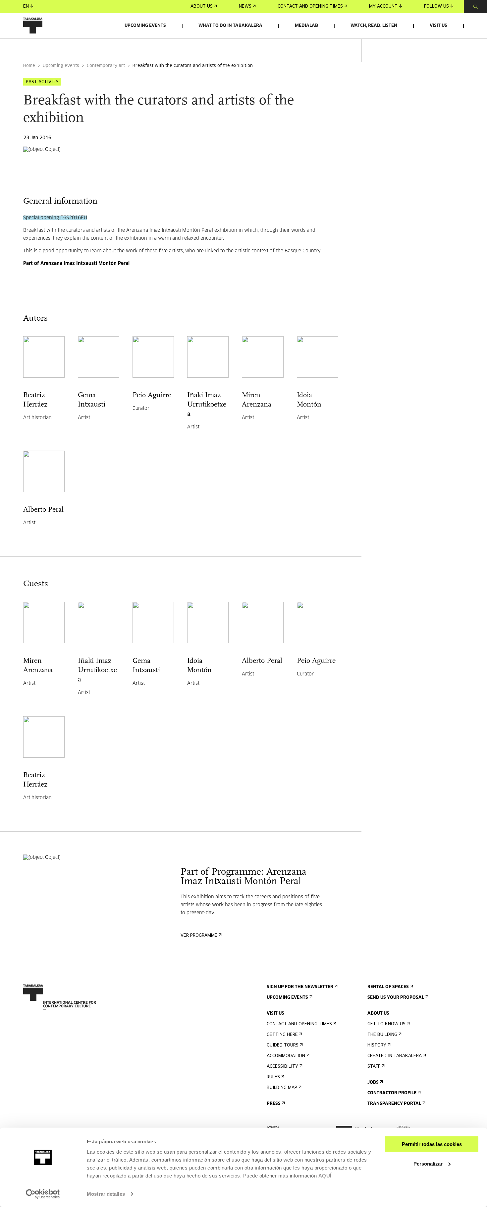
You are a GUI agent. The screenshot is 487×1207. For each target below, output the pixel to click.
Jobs (373, 1082)
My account (383, 6)
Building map (282, 1088)
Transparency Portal (394, 1104)
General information (49, 47)
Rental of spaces (388, 987)
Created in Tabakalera (394, 1056)
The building (382, 1035)
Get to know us (386, 1024)
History (376, 1045)
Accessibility (282, 1066)
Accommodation (286, 1056)
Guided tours (282, 1045)
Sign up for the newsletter (300, 987)
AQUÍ (325, 1175)
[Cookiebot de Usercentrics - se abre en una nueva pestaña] (43, 1194)
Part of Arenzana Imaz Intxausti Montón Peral (76, 263)
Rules (273, 1077)
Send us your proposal (395, 997)
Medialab (306, 26)
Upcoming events (145, 26)
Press (274, 1104)
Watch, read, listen (374, 26)
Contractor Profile (391, 1093)
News (245, 6)
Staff (373, 1066)
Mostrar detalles (106, 1194)
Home (29, 66)
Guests (133, 47)
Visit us (438, 26)
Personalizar (428, 1163)
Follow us (436, 6)
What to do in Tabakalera (230, 26)
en (26, 6)
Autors (100, 47)
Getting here (282, 1035)
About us (201, 6)
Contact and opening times (310, 6)
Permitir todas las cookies (432, 1144)
